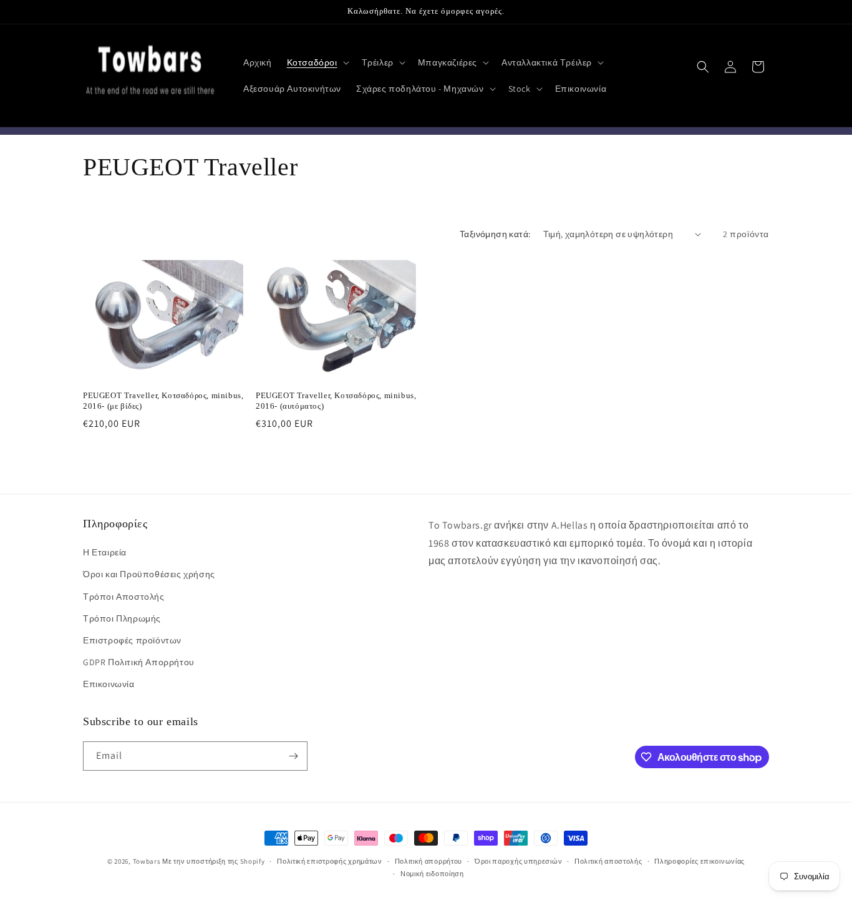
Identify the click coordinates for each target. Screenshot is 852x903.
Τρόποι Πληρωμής (122, 618)
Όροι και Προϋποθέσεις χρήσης (149, 574)
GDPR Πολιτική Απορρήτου (139, 662)
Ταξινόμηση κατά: (495, 234)
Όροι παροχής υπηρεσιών (518, 861)
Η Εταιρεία (105, 553)
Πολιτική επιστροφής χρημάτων (329, 861)
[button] (316, 62)
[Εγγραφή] (293, 756)
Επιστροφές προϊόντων (132, 640)
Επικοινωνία (109, 684)
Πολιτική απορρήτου (429, 861)
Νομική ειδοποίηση (432, 873)
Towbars (147, 861)
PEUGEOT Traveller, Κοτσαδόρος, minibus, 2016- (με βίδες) (163, 400)
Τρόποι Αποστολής (124, 596)
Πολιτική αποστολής (608, 861)
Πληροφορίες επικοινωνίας (699, 861)
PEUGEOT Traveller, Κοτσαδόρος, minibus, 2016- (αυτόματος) (336, 400)
